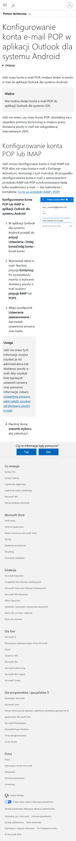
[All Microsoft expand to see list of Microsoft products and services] (5, 5)
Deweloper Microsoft (15, 698)
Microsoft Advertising (15, 668)
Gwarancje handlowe (15, 557)
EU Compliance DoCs (47, 828)
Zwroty (8, 539)
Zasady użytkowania (14, 822)
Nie (48, 452)
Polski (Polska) (17, 795)
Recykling (9, 551)
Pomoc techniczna (15, 14)
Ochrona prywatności (15, 778)
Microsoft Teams (12, 680)
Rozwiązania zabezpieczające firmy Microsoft (26, 643)
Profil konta (10, 520)
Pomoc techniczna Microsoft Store (21, 533)
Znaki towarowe (33, 822)
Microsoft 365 (11, 496)
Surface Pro (10, 471)
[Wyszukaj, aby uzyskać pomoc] (13, 5)
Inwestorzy (10, 784)
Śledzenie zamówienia (15, 545)
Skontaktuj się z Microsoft (17, 816)
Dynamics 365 (11, 655)
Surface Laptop (12, 478)
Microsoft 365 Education (16, 594)
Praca (7, 759)
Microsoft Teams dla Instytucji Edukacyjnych (25, 588)
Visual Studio (11, 741)
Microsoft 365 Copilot (15, 674)
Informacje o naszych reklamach (20, 828)
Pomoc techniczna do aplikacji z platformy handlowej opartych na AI (37, 710)
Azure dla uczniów (13, 619)
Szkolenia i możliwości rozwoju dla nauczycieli (26, 606)
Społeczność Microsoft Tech (18, 716)
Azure (7, 649)
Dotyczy (10, 65)
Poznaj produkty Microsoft (17, 502)
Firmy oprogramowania (15, 735)
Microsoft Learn (12, 704)
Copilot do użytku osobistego (18, 490)
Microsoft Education (14, 575)
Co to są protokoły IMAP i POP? (39, 192)
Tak (26, 452)
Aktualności (10, 771)
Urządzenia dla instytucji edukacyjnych (23, 581)
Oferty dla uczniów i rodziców (18, 612)
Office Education (12, 600)
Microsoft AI (10, 636)
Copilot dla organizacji (15, 484)
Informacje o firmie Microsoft (18, 765)
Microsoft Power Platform (17, 729)
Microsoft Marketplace (15, 723)
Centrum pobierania (14, 526)
